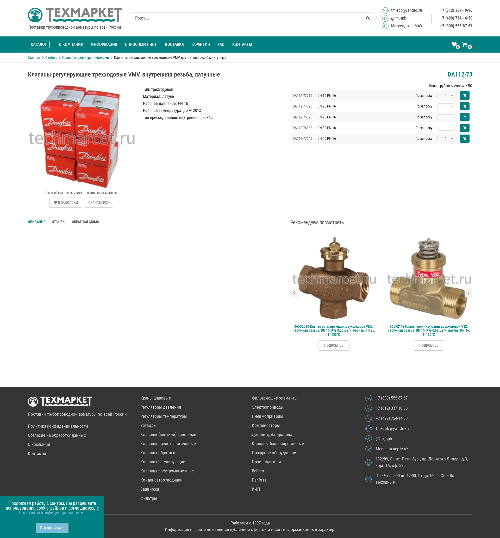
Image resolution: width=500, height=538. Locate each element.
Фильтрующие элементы (275, 398)
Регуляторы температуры (163, 416)
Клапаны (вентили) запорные (168, 434)
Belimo (258, 470)
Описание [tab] (36, 222)
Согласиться (52, 527)
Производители (266, 461)
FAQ (221, 44)
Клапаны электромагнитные (167, 470)
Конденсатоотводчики (161, 480)
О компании (71, 44)
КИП (256, 489)
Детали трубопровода (272, 434)
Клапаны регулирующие (162, 461)
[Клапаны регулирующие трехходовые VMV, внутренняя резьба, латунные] (81, 86)
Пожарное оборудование (275, 452)
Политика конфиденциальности (58, 426)
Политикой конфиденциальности (51, 512)
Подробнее (333, 345)
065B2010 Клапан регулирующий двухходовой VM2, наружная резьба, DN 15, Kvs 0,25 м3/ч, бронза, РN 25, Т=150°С (334, 330)
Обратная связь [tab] (85, 222)
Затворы (148, 425)
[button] (294, 293)
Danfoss (259, 480)
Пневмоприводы (267, 416)
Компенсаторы (266, 425)
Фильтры (148, 498)
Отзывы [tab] (58, 222)
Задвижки (149, 489)
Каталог (39, 44)
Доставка (174, 44)
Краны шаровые (155, 398)
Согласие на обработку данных (57, 435)
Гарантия (201, 44)
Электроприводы (268, 407)
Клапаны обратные (158, 452)
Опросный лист (141, 44)
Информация (104, 44)
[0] (454, 45)
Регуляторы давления (160, 407)
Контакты (242, 44)
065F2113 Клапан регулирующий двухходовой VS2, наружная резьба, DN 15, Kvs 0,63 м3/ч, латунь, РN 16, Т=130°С (429, 330)
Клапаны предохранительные (168, 443)
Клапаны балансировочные (278, 443)
